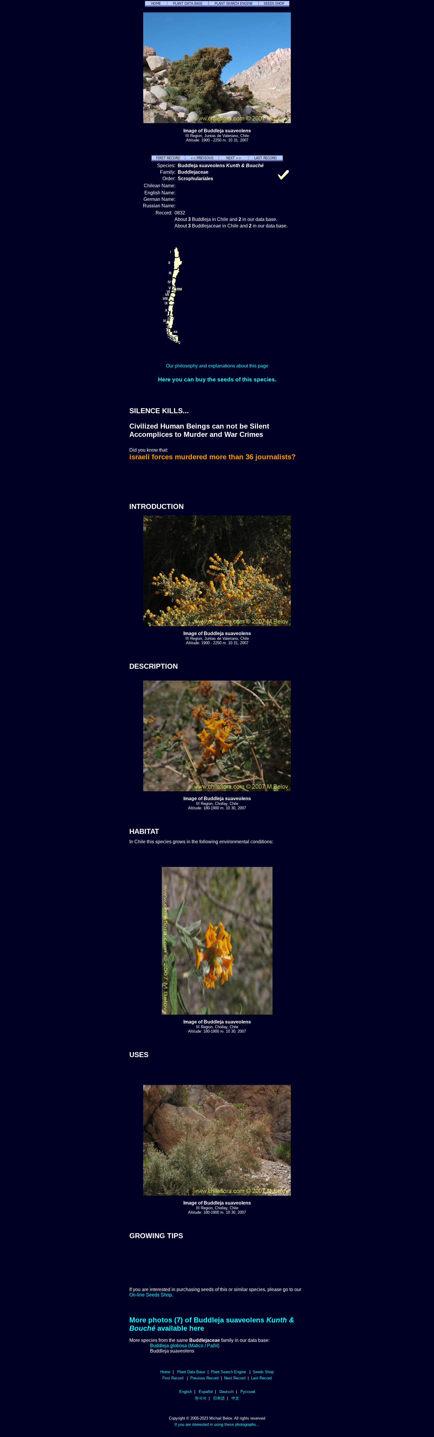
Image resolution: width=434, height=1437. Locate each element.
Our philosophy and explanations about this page (217, 365)
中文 (235, 1398)
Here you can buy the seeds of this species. (217, 379)
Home (165, 1372)
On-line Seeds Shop (150, 1294)
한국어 (200, 1398)
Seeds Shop (263, 1372)
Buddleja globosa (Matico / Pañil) (184, 1345)
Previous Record (204, 1378)
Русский (247, 1391)
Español (206, 1391)
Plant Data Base (191, 1372)
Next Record (234, 1378)
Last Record (261, 1378)
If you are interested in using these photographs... (217, 1424)
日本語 (219, 1398)
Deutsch (226, 1391)
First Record (172, 1378)
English (185, 1391)
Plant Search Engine (228, 1372)
